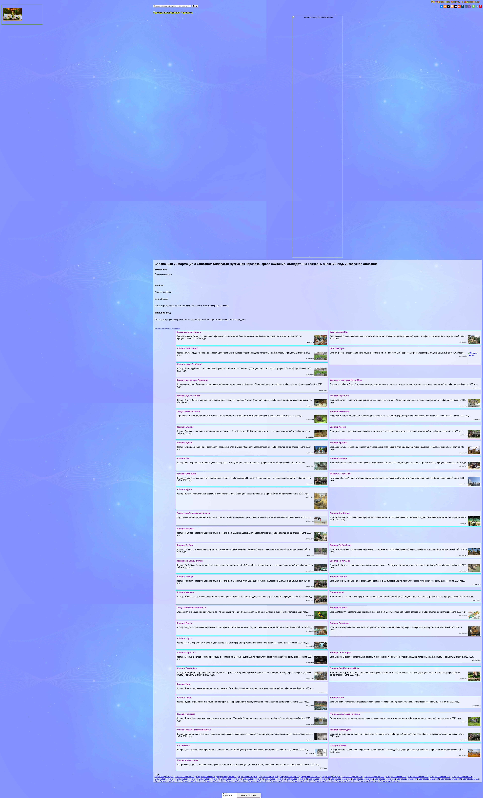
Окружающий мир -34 (236, 781)
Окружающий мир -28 (429, 779)
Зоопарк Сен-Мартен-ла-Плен (344, 668)
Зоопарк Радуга (184, 623)
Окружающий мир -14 (440, 777)
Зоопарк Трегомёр (186, 714)
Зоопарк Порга (184, 638)
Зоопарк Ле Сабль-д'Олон (190, 561)
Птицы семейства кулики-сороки (193, 513)
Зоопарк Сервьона (186, 653)
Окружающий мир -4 (226, 777)
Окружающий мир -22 (297, 779)
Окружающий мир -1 (164, 777)
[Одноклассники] (445, 6)
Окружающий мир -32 (192, 781)
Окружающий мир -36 (280, 781)
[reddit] (459, 6)
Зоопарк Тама (337, 697)
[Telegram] (476, 6)
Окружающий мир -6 (268, 777)
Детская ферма (337, 348)
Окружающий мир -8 (310, 777)
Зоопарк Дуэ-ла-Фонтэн (188, 396)
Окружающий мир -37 (302, 781)
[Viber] (469, 6)
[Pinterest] (480, 6)
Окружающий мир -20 (253, 779)
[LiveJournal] (462, 6)
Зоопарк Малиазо (185, 529)
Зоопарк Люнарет (185, 577)
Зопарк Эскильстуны (187, 760)
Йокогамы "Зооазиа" (340, 474)
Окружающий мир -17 (187, 779)
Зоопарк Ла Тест (185, 545)
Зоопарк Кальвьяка (186, 474)
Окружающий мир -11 (374, 777)
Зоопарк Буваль (185, 443)
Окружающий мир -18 (209, 779)
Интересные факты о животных (457, 1)
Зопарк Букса (183, 745)
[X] (448, 6)
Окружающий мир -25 (363, 779)
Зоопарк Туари (184, 697)
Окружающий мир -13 (418, 777)
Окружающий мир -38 (324, 781)
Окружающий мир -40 (368, 781)
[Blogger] (452, 6)
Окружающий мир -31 (169, 781)
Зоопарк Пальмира (339, 623)
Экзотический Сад (339, 332)
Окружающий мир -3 (205, 777)
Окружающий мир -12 (396, 777)
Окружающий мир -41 (390, 781)
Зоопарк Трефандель (340, 730)
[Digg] (455, 6)
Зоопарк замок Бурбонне (189, 364)
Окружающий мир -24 (341, 779)
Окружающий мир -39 (346, 781)
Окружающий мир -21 (275, 779)
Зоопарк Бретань (338, 443)
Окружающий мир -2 (184, 777)
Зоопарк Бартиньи (339, 396)
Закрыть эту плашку (248, 795)
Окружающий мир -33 (214, 781)
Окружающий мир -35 (258, 781)
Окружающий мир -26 (385, 779)
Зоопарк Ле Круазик (340, 561)
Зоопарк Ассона (338, 427)
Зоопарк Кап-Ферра (340, 513)
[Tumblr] (466, 6)
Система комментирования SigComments (167, 328)
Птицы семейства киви (188, 411)
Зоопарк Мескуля (338, 608)
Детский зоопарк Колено (189, 332)
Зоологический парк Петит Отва (346, 380)
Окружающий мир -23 (319, 779)
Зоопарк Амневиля (339, 411)
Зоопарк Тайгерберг (187, 668)
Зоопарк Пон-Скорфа (340, 653)
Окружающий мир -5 (247, 777)
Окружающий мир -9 (331, 777)
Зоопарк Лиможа (338, 577)
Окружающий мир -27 (407, 779)
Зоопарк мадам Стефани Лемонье (194, 730)
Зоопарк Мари (337, 592)
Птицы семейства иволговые (191, 608)
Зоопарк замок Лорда (187, 348)
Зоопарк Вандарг (338, 458)
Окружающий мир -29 (451, 779)
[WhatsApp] (473, 6)
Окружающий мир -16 (165, 779)
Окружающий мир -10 (353, 777)
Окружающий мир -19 (231, 779)
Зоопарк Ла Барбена (340, 545)
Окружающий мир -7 (289, 777)
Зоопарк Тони (183, 684)
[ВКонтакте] (441, 6)
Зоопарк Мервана (185, 592)
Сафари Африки (338, 745)
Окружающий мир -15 (462, 777)
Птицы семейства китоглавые (345, 714)
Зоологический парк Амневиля (192, 380)
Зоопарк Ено (183, 458)
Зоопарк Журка (184, 489)
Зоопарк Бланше (185, 427)
